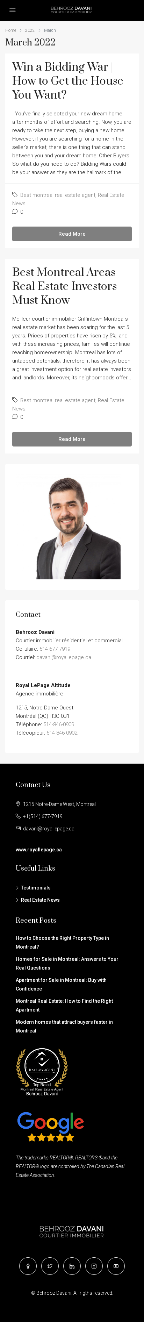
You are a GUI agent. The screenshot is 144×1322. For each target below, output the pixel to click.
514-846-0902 (61, 733)
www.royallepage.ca (39, 849)
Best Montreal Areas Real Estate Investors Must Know (64, 286)
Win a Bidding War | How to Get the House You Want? (67, 81)
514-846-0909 (58, 724)
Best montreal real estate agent (57, 195)
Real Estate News (40, 900)
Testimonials (36, 888)
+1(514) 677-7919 (43, 816)
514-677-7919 (54, 649)
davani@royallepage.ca (63, 657)
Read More (72, 234)
